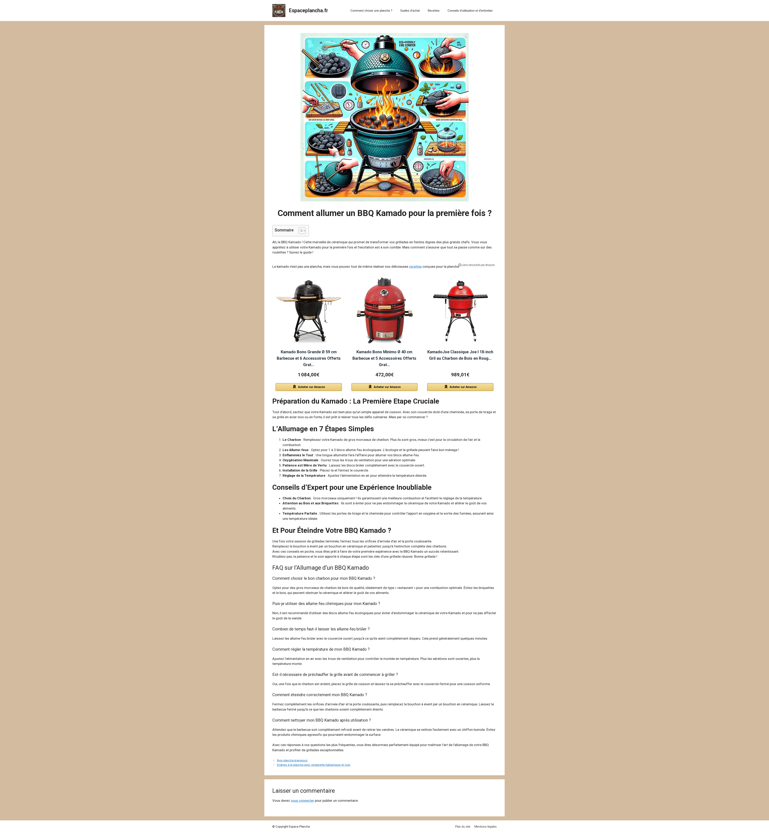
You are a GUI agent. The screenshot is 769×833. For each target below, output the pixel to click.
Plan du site (462, 826)
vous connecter (302, 801)
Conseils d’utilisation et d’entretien (470, 10)
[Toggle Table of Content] (300, 230)
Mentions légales (485, 826)
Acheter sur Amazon (311, 387)
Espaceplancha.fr (308, 10)
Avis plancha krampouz (292, 760)
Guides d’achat (410, 10)
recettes (415, 267)
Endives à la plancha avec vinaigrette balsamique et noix (313, 765)
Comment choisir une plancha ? (371, 10)
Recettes (434, 10)
